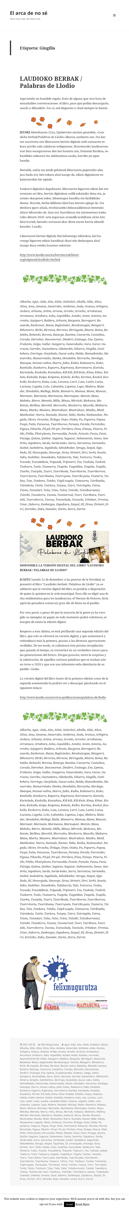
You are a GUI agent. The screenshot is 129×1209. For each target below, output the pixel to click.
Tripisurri (78, 1150)
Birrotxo (54, 1065)
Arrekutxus (93, 1051)
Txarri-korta (34, 1157)
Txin (71, 1161)
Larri (100, 1097)
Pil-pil (54, 1129)
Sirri (31, 1147)
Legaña (82, 1101)
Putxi (83, 1132)
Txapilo (77, 1154)
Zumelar (64, 1178)
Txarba (86, 1154)
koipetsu (97, 1094)
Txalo (34, 1154)
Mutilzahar (56, 1118)
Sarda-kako (26, 1140)
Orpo (86, 1122)
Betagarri (85, 1062)
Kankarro (25, 1090)
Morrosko (35, 1115)
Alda (32, 1048)
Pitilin (23, 1132)
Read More (83, 1204)
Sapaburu (88, 1136)
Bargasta (75, 1058)
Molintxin (90, 1111)
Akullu (104, 1044)
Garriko (76, 1076)
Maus (100, 1108)
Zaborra (62, 1175)
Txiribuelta (41, 1164)
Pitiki (104, 1129)
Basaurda (99, 1058)
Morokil (24, 1115)
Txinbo (90, 1161)
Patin (60, 1125)
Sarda (99, 1136)
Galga (87, 1072)
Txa (87, 1150)
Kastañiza (25, 1094)
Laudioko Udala (58, 1101)
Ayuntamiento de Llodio (33, 1058)
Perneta (93, 1125)
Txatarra (54, 1161)
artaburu (37, 1055)
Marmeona (67, 1108)
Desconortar (91, 1069)
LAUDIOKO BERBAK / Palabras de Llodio (51, 82)
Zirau (23, 1178)
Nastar (85, 1118)
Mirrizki (68, 1111)
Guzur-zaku (84, 1079)
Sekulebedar (27, 1143)
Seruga (39, 1143)
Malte (81, 1104)
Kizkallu (79, 1094)
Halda (96, 1079)
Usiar (53, 1175)
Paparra (35, 1125)
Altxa (39, 1048)
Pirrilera (71, 1129)
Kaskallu (95, 1090)
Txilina (63, 1161)
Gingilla (34, 1079)
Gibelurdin (102, 1076)
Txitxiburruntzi (76, 1168)
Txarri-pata (48, 1157)
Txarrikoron (91, 1157)
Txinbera (80, 1161)
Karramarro (60, 1090)
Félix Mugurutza (50, 1044)
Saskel (69, 1140)
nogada (38, 1122)
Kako (86, 1086)
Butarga (34, 1069)
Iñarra (34, 1086)
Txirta (23, 1168)
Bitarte (64, 1065)
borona (102, 1065)
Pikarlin (45, 1129)
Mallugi (72, 1104)
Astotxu (83, 1055)
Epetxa (50, 1072)
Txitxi (64, 1168)
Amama (60, 1048)
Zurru (81, 1178)
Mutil (46, 1118)
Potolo (59, 1132)
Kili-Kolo (45, 1094)
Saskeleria (80, 1140)
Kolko (32, 1097)
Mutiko (38, 1118)
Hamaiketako (27, 1083)
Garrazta (66, 1076)
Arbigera (25, 1051)
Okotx (47, 1122)
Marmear (42, 1108)
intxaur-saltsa (47, 1086)
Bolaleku (82, 1065)
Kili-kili (36, 1094)
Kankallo (95, 1086)
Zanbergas (74, 1175)
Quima (101, 1132)
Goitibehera (46, 1079)
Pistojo (87, 1129)
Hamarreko (42, 1083)
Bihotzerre (98, 1062)
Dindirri (24, 1072)
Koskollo (58, 1097)
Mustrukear (26, 1118)
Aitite (86, 1044)
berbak (75, 1062)
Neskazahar (26, 1122)
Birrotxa (44, 1065)
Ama (52, 1048)
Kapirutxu (47, 1090)
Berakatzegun (61, 1062)
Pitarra (96, 1129)
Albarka (24, 1048)
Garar (57, 1076)
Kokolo (23, 1097)
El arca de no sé (28, 13)
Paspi (53, 1125)
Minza (59, 1111)
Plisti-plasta (34, 1132)
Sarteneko (58, 1140)
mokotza (78, 1111)
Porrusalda (48, 1132)
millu (51, 1111)
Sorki (38, 1147)
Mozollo (57, 1115)
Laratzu (92, 1097)
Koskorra (69, 1097)
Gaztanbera (88, 1076)
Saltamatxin (56, 1136)
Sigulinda (58, 1143)
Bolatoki (92, 1065)
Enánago (35, 1072)
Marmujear (80, 1108)
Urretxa (45, 1175)
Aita (79, 1044)
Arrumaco (25, 1055)
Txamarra (43, 1154)
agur (66, 1044)
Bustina (24, 1069)
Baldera (64, 1058)
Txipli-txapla (27, 1164)
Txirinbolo (54, 1164)
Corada (68, 1069)
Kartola (73, 1090)
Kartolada (83, 1090)
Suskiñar (62, 1147)
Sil (66, 1143)
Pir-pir (62, 1129)
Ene (43, 1072)
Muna (78, 1115)
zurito (73, 1178)
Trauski (42, 1150)
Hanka (68, 1083)
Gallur (95, 1072)
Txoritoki (66, 1171)
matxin (92, 1108)
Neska (101, 1118)
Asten (74, 1055)
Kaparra (35, 1090)
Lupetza (35, 1104)
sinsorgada (75, 1143)
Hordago (103, 1083)
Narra (66, 1118)
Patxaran (83, 1125)
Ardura (35, 1051)
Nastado (76, 1118)
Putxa (76, 1132)
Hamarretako (56, 1083)
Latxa (36, 1101)
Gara (49, 1076)
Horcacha (91, 1083)
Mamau (101, 1104)
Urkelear (35, 1175)
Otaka (94, 1122)
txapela (54, 1154)
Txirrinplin (100, 1164)
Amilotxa (83, 1048)
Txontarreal (35, 1171)
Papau (44, 1125)
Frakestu (78, 1072)
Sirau (97, 1143)
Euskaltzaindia (64, 1072)
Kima (54, 1094)
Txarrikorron (27, 1161)
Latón (29, 1101)
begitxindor (46, 1062)
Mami (23, 1108)
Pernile (103, 1125)
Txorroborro (79, 1171)
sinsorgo (88, 1143)
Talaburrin (88, 1147)
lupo (43, 1104)
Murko (86, 1115)
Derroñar (79, 1069)
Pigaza (36, 1129)
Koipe (88, 1094)
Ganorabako (39, 1076)
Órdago (78, 1122)
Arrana (62, 1051)
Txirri (90, 1164)
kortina (40, 1097)
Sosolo (46, 1147)
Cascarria (45, 1069)
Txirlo (64, 1164)
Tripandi (67, 1150)
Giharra (24, 1079)
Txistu (31, 1168)
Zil (103, 1175)
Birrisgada (33, 1065)
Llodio (91, 1101)
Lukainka (25, 1104)
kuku (78, 1097)
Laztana (72, 1101)
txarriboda (62, 1157)
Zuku (55, 1178)
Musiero (95, 1115)
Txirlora (73, 1164)
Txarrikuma (41, 1161)
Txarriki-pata (76, 1157)
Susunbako (75, 1147)
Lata (22, 1101)
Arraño (71, 1051)
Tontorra (24, 1150)
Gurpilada (71, 1079)
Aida (73, 1044)
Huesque (25, 1086)
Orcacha (67, 1122)
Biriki (23, 1065)
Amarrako (71, 1048)
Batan (35, 1062)
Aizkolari (95, 1044)
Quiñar (23, 1136)
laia (84, 1097)
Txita (50, 1168)
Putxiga (92, 1132)
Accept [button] (69, 1204)
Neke (93, 1118)
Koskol (48, 1097)
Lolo (98, 1101)
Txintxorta (100, 1161)
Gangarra (25, 1076)
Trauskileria (54, 1150)
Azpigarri (53, 1058)
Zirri (39, 1178)
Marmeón (54, 1108)
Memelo (34, 1111)
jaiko (59, 1086)
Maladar (62, 1104)
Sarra (37, 1140)
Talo (97, 1147)
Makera (52, 1104)
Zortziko (47, 1178)
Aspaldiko (55, 1055)
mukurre (68, 1115)
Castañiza (57, 1069)
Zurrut (89, 1178)
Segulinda (92, 1140)
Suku (53, 1147)
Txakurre (25, 1154)
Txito (56, 1168)
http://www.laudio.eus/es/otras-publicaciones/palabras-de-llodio (63, 697)
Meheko (24, 1111)
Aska (46, 1055)
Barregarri (87, 1058)
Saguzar (43, 1136)
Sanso (67, 1136)
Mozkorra (46, 1115)
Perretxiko (25, 1129)
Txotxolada (102, 1171)
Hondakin (79, 1083)
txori (45, 1171)
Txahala (94, 1150)
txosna (91, 1171)
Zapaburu (86, 1175)
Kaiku (66, 1086)
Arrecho (80, 1051)
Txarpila (96, 1154)
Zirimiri (31, 1178)
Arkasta (44, 1051)
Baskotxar (25, 1062)
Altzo (46, 1048)
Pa (100, 1122)
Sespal (48, 1143)
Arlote (53, 1051)
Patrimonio (70, 1125)
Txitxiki (90, 1168)
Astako (66, 1055)
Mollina (101, 1111)
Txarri (23, 1157)
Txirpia (82, 1164)
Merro (43, 1111)
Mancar (32, 1108)
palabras (25, 1125)
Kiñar (61, 1094)
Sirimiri (24, 1147)
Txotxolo (24, 1175)
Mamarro (90, 1104)
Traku (34, 1150)
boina (72, 1065)
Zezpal (97, 1175)
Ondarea (57, 1122)
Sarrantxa (46, 1140)
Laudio (44, 1101)
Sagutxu (33, 1136)
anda (92, 1048)
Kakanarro (76, 1086)
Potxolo (68, 1132)
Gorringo (59, 1079)
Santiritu (77, 1136)
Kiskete (70, 1094)
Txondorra (101, 1168)
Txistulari (41, 1168)
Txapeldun (66, 1154)
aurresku (94, 1055)
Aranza (100, 1048)
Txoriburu (54, 1171)
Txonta (23, 1171)
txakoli (103, 1150)
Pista (79, 1129)
